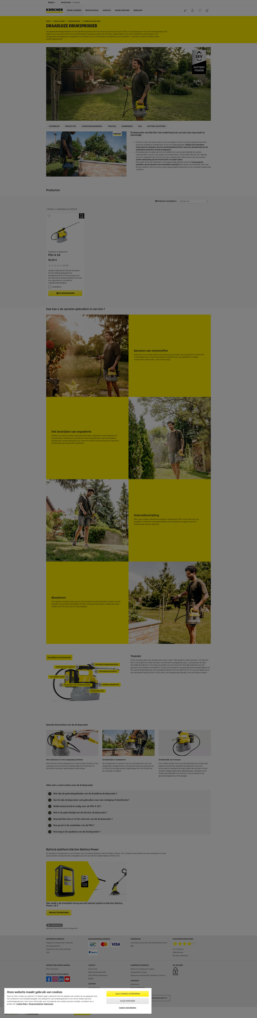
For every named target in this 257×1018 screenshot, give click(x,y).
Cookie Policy (22, 1004)
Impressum (48, 1004)
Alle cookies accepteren (128, 994)
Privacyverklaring (36, 1004)
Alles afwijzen (127, 1001)
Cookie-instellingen (127, 1008)
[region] (78, 1001)
